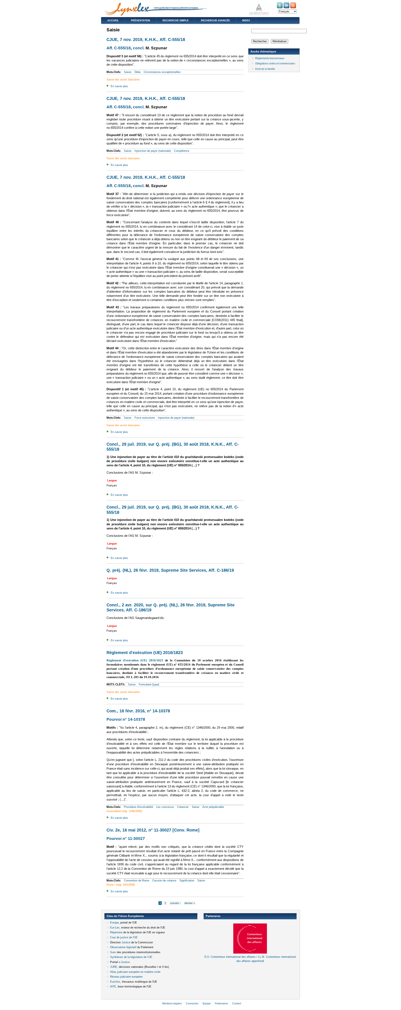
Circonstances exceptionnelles (162, 72)
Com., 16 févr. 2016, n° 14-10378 (138, 711)
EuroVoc (115, 981)
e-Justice (124, 962)
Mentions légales (172, 1003)
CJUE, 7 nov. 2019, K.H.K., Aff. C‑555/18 (146, 39)
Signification (186, 880)
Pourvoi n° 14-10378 (126, 719)
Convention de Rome (136, 880)
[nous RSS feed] (293, 8)
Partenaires (221, 1003)
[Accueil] (155, 14)
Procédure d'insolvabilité (138, 807)
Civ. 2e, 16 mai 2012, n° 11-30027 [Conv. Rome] (153, 830)
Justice (126, 942)
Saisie (127, 72)
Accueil (113, 20)
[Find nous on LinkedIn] (286, 8)
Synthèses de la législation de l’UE (131, 957)
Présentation (140, 20)
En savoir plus (119, 86)
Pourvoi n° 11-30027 (126, 838)
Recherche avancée (215, 20)
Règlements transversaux (269, 58)
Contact (236, 1003)
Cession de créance (164, 880)
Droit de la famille (265, 69)
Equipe (207, 1003)
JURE (113, 966)
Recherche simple (175, 20)
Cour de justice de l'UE (124, 937)
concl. (139, 48)
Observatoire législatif (123, 947)
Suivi (113, 952)
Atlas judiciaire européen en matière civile (135, 971)
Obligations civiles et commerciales (275, 63)
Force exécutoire (145, 417)
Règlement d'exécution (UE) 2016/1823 (145, 652)
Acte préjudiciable (213, 807)
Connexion (192, 1003)
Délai (138, 72)
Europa (114, 922)
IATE (113, 986)
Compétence (181, 150)
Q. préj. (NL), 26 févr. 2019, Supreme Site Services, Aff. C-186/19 (170, 570)
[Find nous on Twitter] (280, 8)
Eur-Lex (114, 927)
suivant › (175, 903)
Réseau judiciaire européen (126, 976)
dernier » (189, 903)
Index (246, 20)
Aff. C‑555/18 (119, 48)
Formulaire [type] (149, 684)
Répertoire (116, 932)
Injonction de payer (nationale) (153, 150)
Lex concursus (165, 807)
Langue (112, 480)
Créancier (183, 807)
